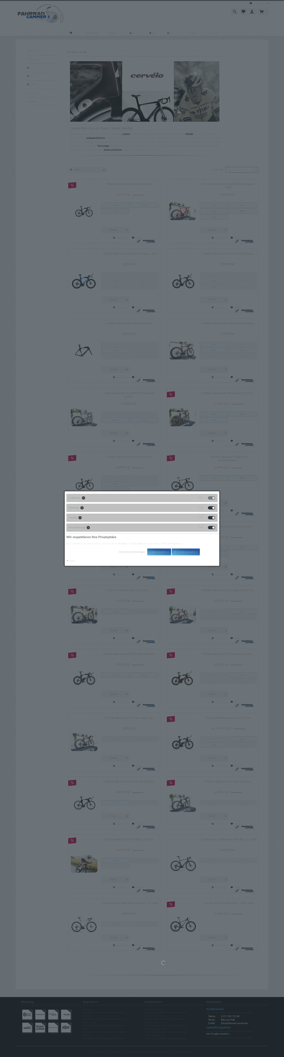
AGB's (72, 561)
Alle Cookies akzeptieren (186, 552)
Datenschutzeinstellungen (132, 552)
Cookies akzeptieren (159, 552)
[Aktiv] (211, 498)
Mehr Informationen (172, 544)
